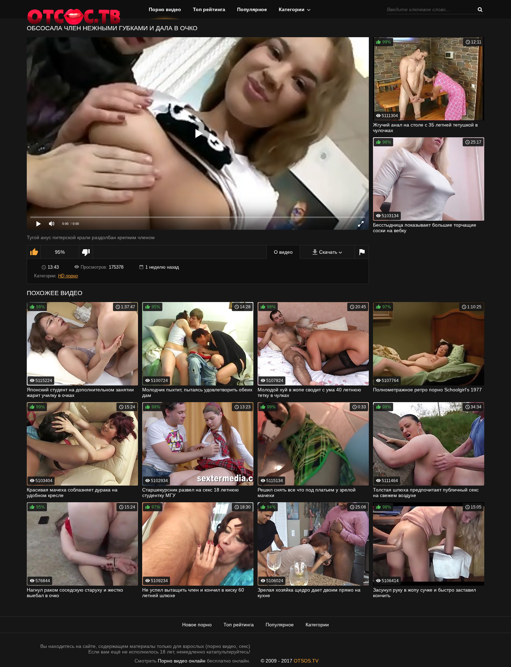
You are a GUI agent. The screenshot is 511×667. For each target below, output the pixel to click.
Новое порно (197, 624)
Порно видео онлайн (181, 661)
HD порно (68, 275)
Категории (292, 9)
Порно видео (165, 9)
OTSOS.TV (306, 661)
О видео (283, 252)
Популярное (252, 9)
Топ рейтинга (209, 9)
